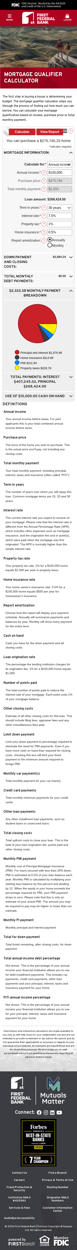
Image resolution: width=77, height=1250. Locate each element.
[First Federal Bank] (38, 18)
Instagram (46, 1112)
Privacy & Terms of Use (57, 1180)
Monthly (58, 245)
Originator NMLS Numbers (58, 1199)
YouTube (59, 1112)
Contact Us (19, 1173)
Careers (19, 1180)
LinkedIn (52, 1112)
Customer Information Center (57, 1209)
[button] (67, 18)
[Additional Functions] (65, 131)
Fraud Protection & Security (19, 1189)
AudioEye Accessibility (19, 1218)
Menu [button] (9, 20)
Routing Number (58, 1187)
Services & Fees (19, 1208)
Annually (58, 240)
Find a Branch (57, 1173)
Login (67, 20)
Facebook (39, 1112)
